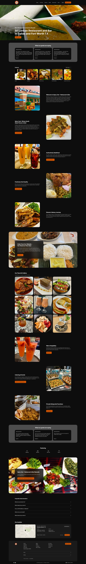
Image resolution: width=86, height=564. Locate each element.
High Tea (25, 546)
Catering (45, 2)
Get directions (66, 526)
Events (49, 547)
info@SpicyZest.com (52, 531)
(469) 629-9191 (51, 530)
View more (17, 55)
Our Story (41, 2)
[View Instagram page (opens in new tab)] (15, 562)
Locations (37, 546)
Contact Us (50, 546)
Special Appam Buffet (27, 548)
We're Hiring (38, 547)
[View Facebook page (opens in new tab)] (13, 562)
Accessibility (31, 558)
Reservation (54, 2)
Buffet (50, 2)
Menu (37, 2)
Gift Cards (25, 547)
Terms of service (26, 558)
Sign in (63, 2)
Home (25, 543)
